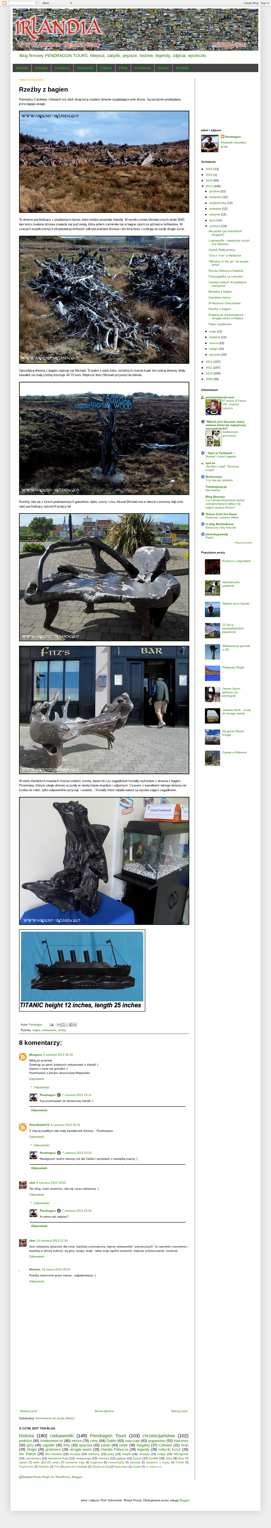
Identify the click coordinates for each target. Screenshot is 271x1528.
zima (169, 1458)
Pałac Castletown (220, 324)
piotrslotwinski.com (220, 397)
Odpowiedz (36, 1078)
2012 (209, 361)
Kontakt (182, 68)
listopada (215, 197)
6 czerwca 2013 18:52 (51, 1182)
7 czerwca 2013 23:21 (77, 1095)
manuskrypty (116, 1462)
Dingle (32, 1449)
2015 (209, 174)
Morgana (35, 1054)
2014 (209, 180)
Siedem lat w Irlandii (235, 603)
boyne (137, 1458)
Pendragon (48, 1095)
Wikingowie (180, 1454)
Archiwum (142, 68)
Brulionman (214, 476)
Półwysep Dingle (233, 667)
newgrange (83, 1458)
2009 (209, 379)
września (215, 208)
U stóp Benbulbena (220, 524)
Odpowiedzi (41, 1087)
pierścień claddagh (75, 1466)
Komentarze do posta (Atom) (55, 1418)
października (218, 203)
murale (137, 1466)
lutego (213, 348)
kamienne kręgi (74, 1462)
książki (126, 1454)
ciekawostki (49, 1030)
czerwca (215, 226)
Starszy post (179, 1411)
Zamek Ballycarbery (222, 249)
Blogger (184, 1500)
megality (143, 1445)
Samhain (43, 1466)
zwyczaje (132, 1441)
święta (56, 1462)
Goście (163, 68)
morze (77, 1441)
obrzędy (144, 1454)
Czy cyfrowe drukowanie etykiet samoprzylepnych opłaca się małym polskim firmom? (225, 504)
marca (214, 343)
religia (162, 1454)
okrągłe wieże (81, 1449)
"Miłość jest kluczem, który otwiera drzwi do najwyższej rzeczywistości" (226, 425)
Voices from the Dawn (221, 514)
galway (121, 1458)
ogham (23, 1462)
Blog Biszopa (215, 496)
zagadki (48, 1445)
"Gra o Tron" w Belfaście (225, 255)
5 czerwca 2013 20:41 (65, 1124)
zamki (105, 1445)
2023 (209, 169)
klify (67, 1445)
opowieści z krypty (158, 1462)
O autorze (62, 68)
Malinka (34, 1269)
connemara (33, 1458)
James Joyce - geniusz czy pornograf (232, 692)
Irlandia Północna (114, 1449)
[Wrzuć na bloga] (63, 1025)
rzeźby (62, 1030)
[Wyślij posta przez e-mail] (51, 1024)
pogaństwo (156, 1441)
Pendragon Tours (108, 1435)
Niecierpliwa (213, 490)
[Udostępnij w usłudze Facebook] (71, 1025)
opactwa (85, 1445)
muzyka (75, 1454)
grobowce (53, 1449)
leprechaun (121, 1466)
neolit (123, 1445)
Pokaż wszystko (243, 542)
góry (30, 1445)
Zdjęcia (106, 68)
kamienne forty (58, 1458)
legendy (143, 1449)
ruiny (94, 1441)
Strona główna (104, 1411)
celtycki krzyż (169, 1449)
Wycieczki (85, 68)
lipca (212, 220)
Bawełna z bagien (220, 291)
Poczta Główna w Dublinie (226, 270)
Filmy (123, 68)
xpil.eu (210, 463)
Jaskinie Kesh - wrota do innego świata (236, 711)
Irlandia (22, 68)
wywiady (135, 1462)
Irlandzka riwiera (220, 297)
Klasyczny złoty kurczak (221, 527)
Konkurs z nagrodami (236, 561)
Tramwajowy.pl (216, 486)
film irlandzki (53, 1454)
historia (26, 1435)
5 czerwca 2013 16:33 (58, 1054)
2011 (209, 367)
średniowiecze (51, 1441)
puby (111, 1454)
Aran (184, 1445)
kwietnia (215, 337)
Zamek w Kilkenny (234, 752)
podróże (25, 1441)
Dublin (111, 1441)
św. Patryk (27, 1454)
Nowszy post (28, 1411)
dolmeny (94, 1454)
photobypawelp (217, 534)
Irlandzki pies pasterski (231, 583)
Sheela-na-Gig (100, 1466)
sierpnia (215, 214)
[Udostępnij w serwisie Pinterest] (75, 1025)
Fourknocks (26, 1466)
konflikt (153, 1458)
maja (213, 331)
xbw (32, 1182)
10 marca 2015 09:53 (56, 1269)
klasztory (181, 1441)
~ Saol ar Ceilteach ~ (220, 453)
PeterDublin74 (39, 1124)
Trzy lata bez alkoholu (219, 480)
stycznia (215, 354)
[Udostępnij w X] (67, 1025)
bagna (36, 1030)
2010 (209, 373)
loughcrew (96, 1462)
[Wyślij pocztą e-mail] (59, 1025)
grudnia (214, 191)
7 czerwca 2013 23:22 (77, 1152)
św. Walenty (152, 1466)
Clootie (180, 1462)
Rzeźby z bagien (220, 309)
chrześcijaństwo (158, 1435)
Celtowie (165, 1445)
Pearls (209, 537)
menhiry (103, 1458)
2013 (209, 186)
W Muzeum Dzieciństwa (225, 303)
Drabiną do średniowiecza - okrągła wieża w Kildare (227, 316)
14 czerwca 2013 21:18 (52, 1240)
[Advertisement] (104, 1376)
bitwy (181, 1458)
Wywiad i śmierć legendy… (222, 456)
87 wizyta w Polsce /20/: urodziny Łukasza (234, 404)
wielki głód (39, 1462)
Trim (56, 1466)
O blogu (41, 68)
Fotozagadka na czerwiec (226, 276)
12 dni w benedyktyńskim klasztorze (233, 628)
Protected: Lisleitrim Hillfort (222, 517)
